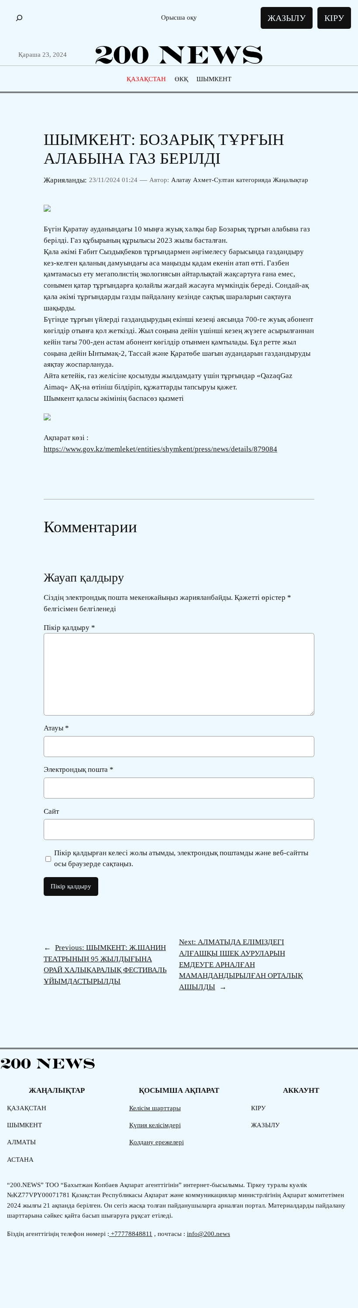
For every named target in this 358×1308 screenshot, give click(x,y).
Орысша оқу (179, 17)
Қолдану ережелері (156, 1142)
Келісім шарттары (155, 1108)
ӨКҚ (181, 79)
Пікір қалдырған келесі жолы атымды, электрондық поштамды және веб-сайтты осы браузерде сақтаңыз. (181, 858)
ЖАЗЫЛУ (287, 18)
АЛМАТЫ (21, 1142)
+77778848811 (130, 1233)
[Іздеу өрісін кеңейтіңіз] (19, 18)
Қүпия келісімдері (155, 1125)
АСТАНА (20, 1159)
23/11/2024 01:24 (113, 179)
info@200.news (208, 1233)
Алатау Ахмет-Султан (202, 179)
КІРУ (334, 18)
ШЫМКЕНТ (213, 79)
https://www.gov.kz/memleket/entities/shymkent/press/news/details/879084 (160, 449)
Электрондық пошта (79, 769)
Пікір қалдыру (69, 627)
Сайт (51, 811)
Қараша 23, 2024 (42, 54)
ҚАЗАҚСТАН (146, 79)
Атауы (56, 728)
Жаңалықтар (290, 179)
